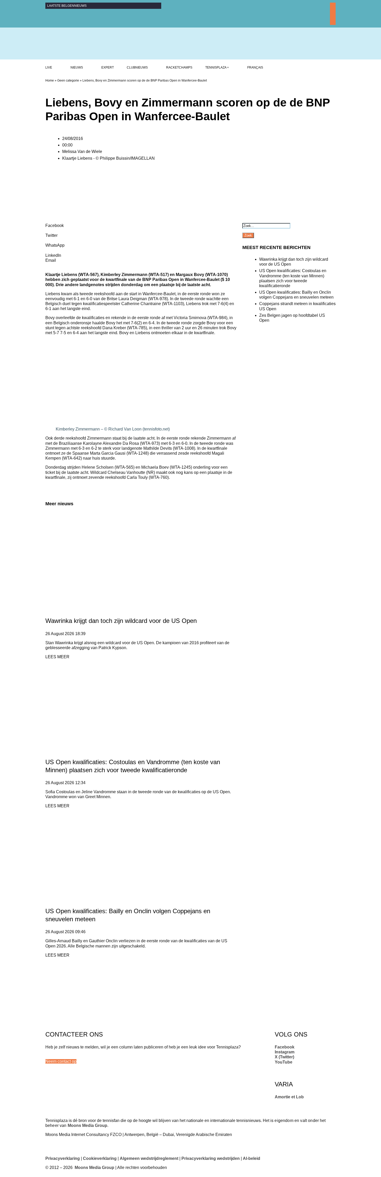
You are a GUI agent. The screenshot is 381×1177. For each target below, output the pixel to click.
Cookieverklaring (100, 1158)
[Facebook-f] (333, 5)
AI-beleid (251, 1158)
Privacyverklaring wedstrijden (210, 1158)
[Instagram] (333, 11)
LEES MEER (57, 657)
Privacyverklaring (62, 1158)
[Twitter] (333, 16)
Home (49, 80)
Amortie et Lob (289, 1097)
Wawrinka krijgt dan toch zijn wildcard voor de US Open (121, 620)
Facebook (284, 1047)
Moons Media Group (87, 1125)
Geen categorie (68, 80)
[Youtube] (333, 22)
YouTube (283, 1062)
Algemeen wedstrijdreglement (149, 1158)
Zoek (248, 235)
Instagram (284, 1052)
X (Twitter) (284, 1057)
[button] (60, 1061)
